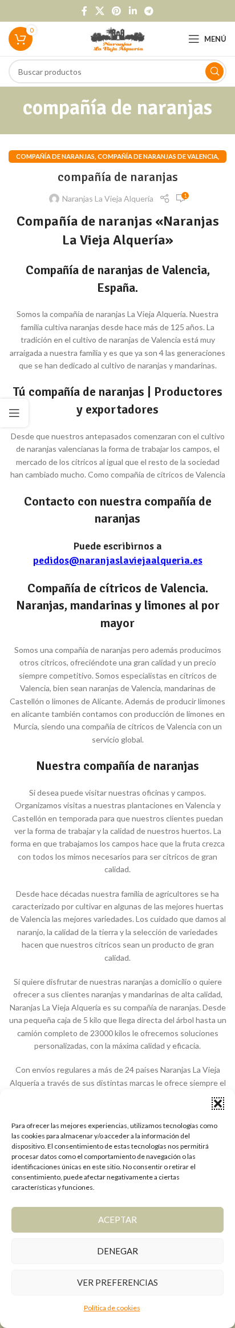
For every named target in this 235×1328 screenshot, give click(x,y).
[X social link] (99, 10)
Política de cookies (112, 1307)
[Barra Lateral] (14, 413)
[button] (218, 1103)
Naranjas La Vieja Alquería (107, 198)
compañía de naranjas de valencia (158, 156)
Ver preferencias (117, 1282)
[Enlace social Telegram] (148, 10)
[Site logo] (118, 38)
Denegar (117, 1251)
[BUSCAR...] (214, 71)
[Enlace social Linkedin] (132, 10)
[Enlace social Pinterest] (116, 10)
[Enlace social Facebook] (84, 10)
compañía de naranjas (55, 156)
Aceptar (117, 1219)
